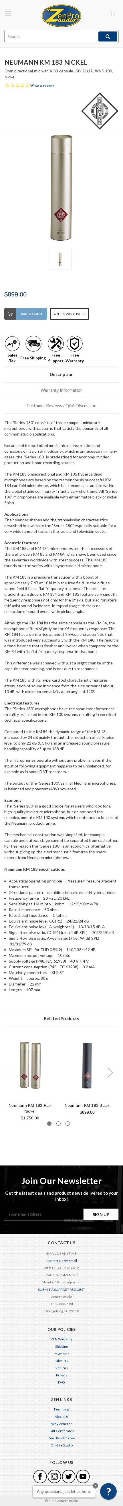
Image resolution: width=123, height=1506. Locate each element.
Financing (61, 1409)
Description (62, 374)
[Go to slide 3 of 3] (68, 1123)
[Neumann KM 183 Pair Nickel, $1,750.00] (30, 1066)
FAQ (61, 1382)
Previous (7, 1072)
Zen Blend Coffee (61, 1438)
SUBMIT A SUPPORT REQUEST (61, 1289)
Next (110, 1072)
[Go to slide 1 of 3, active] (49, 1123)
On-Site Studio (62, 1445)
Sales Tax (61, 1361)
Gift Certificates (61, 1431)
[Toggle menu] (8, 13)
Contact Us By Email (61, 1260)
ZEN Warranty (61, 1339)
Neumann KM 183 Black (87, 1105)
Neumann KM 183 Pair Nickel (30, 1108)
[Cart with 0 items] (113, 13)
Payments (61, 1353)
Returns (61, 1368)
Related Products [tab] (61, 1018)
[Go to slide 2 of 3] (58, 1123)
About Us (62, 1416)
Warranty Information (62, 390)
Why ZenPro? (61, 1424)
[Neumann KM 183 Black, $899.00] (87, 1066)
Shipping (61, 1346)
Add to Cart (32, 314)
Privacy (61, 1375)
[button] (108, 1491)
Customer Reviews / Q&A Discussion (61, 405)
